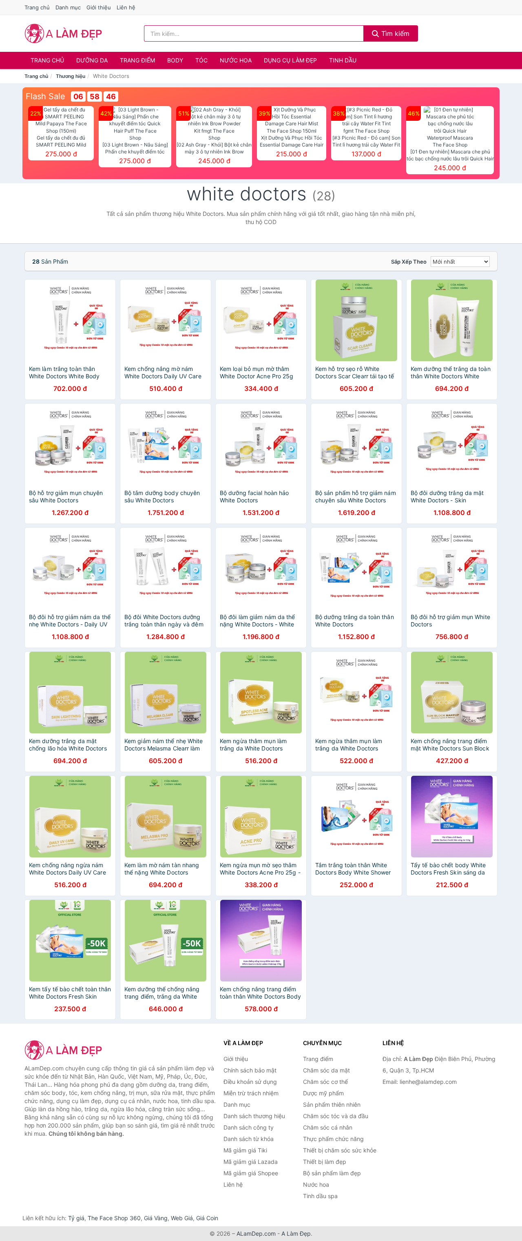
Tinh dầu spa (320, 1195)
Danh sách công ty (248, 1127)
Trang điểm (137, 60)
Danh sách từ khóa (248, 1138)
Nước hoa (236, 60)
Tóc (201, 60)
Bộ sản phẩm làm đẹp (332, 1173)
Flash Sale (45, 96)
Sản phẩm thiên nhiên (332, 1104)
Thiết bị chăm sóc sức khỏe (339, 1150)
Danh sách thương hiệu (254, 1115)
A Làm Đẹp (296, 1233)
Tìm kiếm (394, 33)
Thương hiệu (70, 76)
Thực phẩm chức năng (333, 1138)
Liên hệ (126, 7)
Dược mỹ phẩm (323, 1093)
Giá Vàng (156, 1217)
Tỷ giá (76, 1217)
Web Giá (182, 1217)
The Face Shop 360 (114, 1217)
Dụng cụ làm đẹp (290, 60)
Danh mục (68, 7)
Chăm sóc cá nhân (327, 1127)
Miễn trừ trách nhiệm (251, 1093)
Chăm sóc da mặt (326, 1070)
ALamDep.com (256, 1233)
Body (175, 60)
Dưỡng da (92, 60)
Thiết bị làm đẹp (324, 1161)
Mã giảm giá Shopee (250, 1173)
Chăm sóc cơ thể (325, 1081)
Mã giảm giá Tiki (245, 1150)
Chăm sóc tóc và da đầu (335, 1115)
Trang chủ (37, 7)
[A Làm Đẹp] (65, 1050)
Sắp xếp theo (409, 261)
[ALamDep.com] (63, 33)
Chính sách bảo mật (249, 1070)
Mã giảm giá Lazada (250, 1161)
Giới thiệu (98, 7)
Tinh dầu (342, 60)
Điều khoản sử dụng (250, 1081)
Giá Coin (207, 1217)
